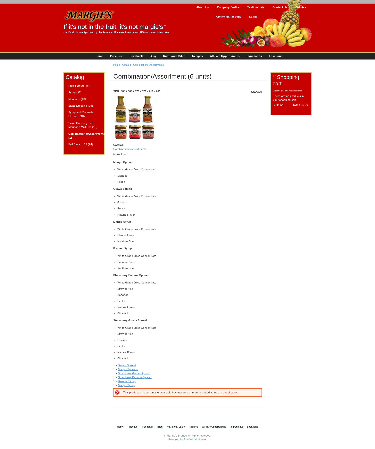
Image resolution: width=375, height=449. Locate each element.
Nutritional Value (174, 56)
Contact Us (279, 7)
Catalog (75, 77)
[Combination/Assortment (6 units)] (134, 141)
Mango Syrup (126, 385)
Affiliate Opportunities (225, 56)
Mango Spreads (128, 369)
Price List (116, 56)
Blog (153, 56)
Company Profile (228, 7)
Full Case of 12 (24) (80, 144)
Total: (296, 104)
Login (253, 16)
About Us (202, 7)
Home (99, 56)
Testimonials (255, 7)
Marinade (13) (77, 99)
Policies (301, 7)
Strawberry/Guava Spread (134, 373)
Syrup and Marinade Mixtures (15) (81, 114)
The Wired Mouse (195, 439)
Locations (275, 56)
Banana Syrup (127, 381)
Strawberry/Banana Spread (135, 377)
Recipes (197, 56)
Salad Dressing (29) (80, 105)
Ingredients (254, 56)
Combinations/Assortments (148, 64)
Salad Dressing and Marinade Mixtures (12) (82, 124)
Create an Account (228, 16)
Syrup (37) (74, 92)
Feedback (136, 56)
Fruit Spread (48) (79, 85)
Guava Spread (127, 365)
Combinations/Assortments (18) (84, 135)
